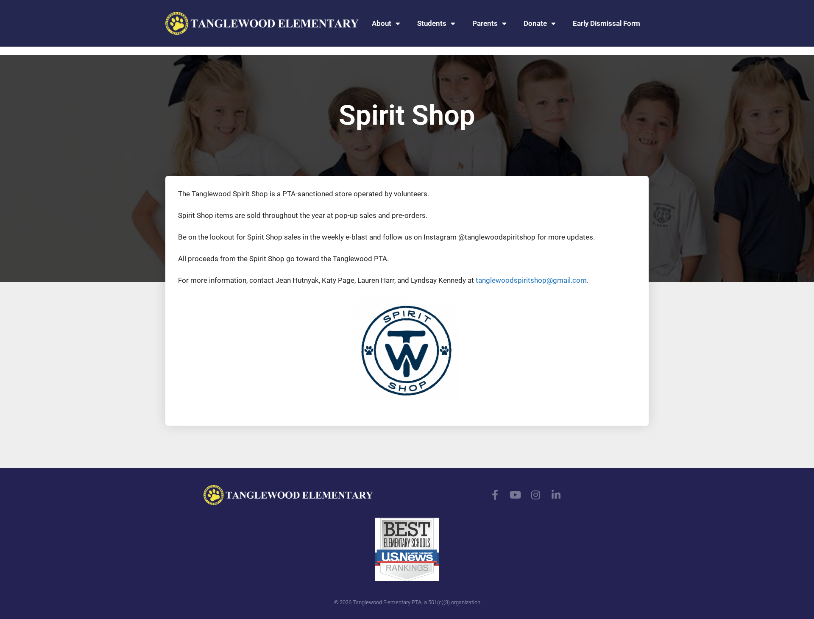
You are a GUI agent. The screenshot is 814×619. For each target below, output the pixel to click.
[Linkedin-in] (556, 495)
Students (431, 23)
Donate (535, 23)
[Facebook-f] (495, 495)
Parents (485, 23)
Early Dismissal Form (606, 23)
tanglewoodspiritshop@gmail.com (531, 280)
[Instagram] (536, 495)
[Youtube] (515, 495)
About (381, 23)
